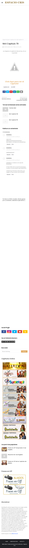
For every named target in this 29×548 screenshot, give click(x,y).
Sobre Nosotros (14, 541)
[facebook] (3, 331)
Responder (8, 144)
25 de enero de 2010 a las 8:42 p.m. (13, 149)
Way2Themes (19, 546)
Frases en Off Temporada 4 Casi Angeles (17, 448)
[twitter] (14, 331)
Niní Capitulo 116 (13, 120)
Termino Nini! (12, 108)
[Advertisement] (14, 21)
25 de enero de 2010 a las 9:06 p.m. (13, 160)
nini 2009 (13, 87)
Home (6, 541)
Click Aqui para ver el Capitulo (14, 82)
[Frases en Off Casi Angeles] (14, 494)
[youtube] (20, 331)
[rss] (25, 331)
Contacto (22, 541)
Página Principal (6, 39)
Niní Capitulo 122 (13, 114)
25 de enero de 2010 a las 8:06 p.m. (13, 136)
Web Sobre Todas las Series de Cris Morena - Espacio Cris (14, 544)
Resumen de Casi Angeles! (15, 454)
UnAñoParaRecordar (8, 47)
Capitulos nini (13, 39)
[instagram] (9, 331)
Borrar (13, 144)
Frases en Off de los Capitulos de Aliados (17, 462)
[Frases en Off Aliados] (14, 484)
